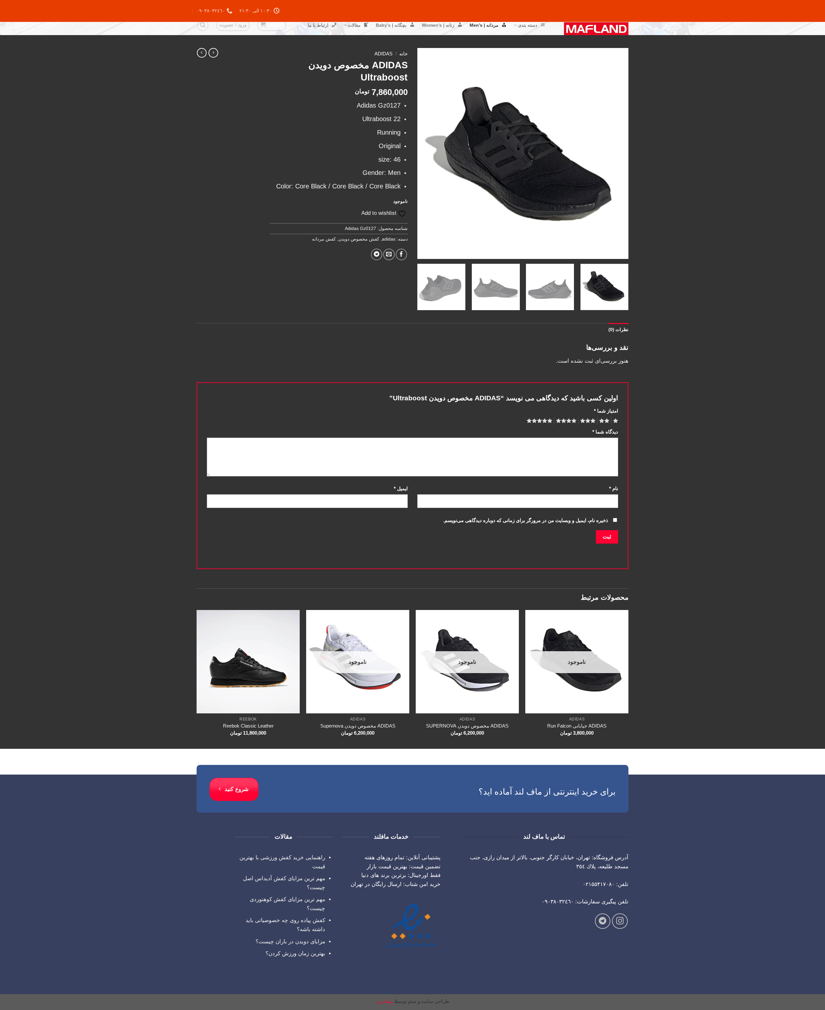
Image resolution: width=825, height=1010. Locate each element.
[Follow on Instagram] (620, 921)
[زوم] (619, 250)
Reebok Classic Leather (248, 726)
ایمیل (401, 488)
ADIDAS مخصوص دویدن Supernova (357, 726)
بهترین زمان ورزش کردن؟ (295, 953)
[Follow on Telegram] (603, 921)
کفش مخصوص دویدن (358, 239)
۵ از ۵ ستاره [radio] (540, 421)
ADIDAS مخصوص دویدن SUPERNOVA (467, 726)
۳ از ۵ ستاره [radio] (588, 421)
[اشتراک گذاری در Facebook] (401, 254)
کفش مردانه (324, 239)
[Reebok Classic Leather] (248, 661)
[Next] (425, 153)
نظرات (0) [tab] (618, 329)
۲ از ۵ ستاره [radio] (605, 421)
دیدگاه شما (605, 431)
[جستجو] (202, 25)
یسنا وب (384, 1001)
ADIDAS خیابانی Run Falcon (577, 726)
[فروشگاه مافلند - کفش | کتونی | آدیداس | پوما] (591, 28)
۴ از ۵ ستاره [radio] (567, 421)
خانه (403, 53)
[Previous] (616, 153)
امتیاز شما (606, 411)
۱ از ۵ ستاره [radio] (616, 421)
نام (613, 488)
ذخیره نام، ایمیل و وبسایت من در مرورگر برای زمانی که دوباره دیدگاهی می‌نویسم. (525, 520)
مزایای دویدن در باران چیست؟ (290, 942)
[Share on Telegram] (376, 254)
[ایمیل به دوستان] (388, 254)
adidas (383, 53)
